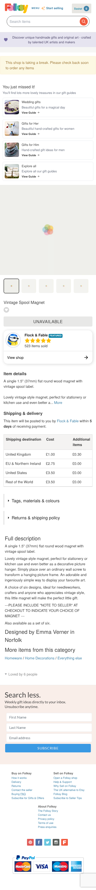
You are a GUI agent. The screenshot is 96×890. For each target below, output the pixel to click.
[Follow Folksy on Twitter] (47, 842)
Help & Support (63, 782)
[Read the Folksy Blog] (64, 842)
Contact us (44, 815)
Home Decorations (39, 657)
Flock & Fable (36, 335)
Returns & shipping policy (36, 518)
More (58, 402)
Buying (19, 794)
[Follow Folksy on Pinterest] (30, 842)
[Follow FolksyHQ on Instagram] (56, 842)
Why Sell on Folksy (65, 786)
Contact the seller (22, 790)
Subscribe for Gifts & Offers (28, 798)
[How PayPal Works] (48, 876)
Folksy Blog (60, 794)
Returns (16, 786)
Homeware (13, 657)
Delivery (16, 782)
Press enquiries (47, 827)
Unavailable (48, 321)
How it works (19, 778)
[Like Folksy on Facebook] (38, 842)
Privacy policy (46, 819)
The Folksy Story (48, 811)
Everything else (69, 657)
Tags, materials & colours (35, 501)
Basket (80, 8)
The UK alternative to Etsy (69, 790)
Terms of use (45, 823)
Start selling (54, 8)
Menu (35, 8)
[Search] (84, 21)
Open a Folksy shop (65, 778)
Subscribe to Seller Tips (68, 798)
